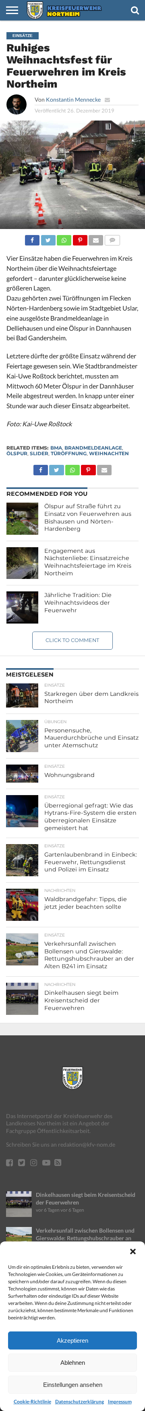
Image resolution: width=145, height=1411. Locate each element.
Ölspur (16, 453)
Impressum (120, 1402)
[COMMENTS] (112, 238)
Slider (39, 453)
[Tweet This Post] (48, 238)
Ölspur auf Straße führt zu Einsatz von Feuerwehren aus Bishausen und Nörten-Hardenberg (87, 517)
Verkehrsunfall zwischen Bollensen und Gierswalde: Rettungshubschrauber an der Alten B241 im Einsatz (85, 1238)
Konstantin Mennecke (73, 99)
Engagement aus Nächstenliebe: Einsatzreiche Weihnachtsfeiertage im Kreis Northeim (87, 562)
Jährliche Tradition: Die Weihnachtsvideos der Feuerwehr (78, 602)
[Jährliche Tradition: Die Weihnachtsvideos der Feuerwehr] (22, 607)
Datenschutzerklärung (79, 1402)
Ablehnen (72, 1362)
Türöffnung (69, 453)
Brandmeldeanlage (93, 448)
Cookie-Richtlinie (32, 1402)
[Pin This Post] (79, 238)
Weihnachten (109, 453)
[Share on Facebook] (32, 238)
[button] (133, 1251)
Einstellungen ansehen (72, 1384)
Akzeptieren (72, 1340)
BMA (56, 448)
